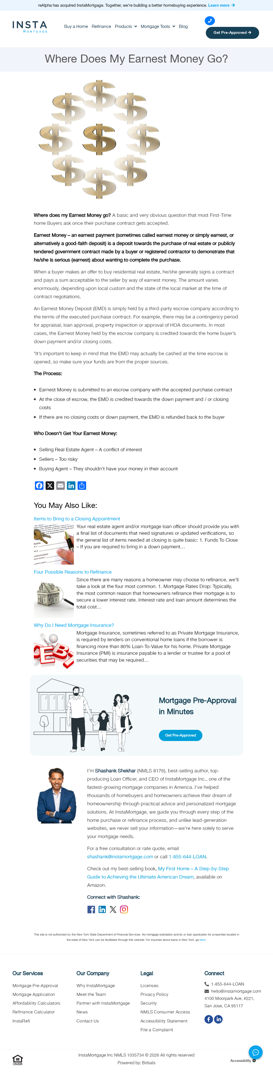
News (82, 1012)
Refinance (101, 26)
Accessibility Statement (163, 1021)
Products (124, 26)
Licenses (149, 986)
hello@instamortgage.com (236, 991)
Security (148, 1003)
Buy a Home (76, 26)
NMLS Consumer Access (165, 1012)
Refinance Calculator (34, 1012)
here (203, 939)
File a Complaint (156, 1030)
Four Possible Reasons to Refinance (73, 572)
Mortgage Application (34, 994)
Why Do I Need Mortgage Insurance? (74, 625)
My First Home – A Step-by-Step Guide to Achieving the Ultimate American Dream (158, 873)
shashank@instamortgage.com (120, 857)
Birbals (148, 1063)
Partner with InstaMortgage (103, 1003)
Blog (183, 26)
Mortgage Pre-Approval (35, 986)
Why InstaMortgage (96, 986)
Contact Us (88, 1021)
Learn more (219, 5)
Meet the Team (91, 994)
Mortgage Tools (156, 26)
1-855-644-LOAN (187, 857)
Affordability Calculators (36, 1003)
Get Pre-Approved (231, 33)
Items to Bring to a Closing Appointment (77, 519)
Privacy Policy (154, 994)
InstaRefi (21, 1021)
